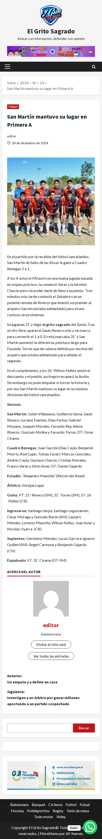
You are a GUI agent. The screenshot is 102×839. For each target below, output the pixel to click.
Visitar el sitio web (51, 644)
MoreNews (49, 833)
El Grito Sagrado (51, 31)
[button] (7, 67)
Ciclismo (55, 804)
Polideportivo (38, 810)
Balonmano (19, 804)
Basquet (38, 804)
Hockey (17, 810)
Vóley (61, 816)
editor (11, 136)
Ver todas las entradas (51, 656)
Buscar (84, 728)
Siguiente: (43, 697)
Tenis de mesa (77, 810)
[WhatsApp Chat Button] (90, 827)
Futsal (85, 804)
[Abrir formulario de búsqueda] (94, 66)
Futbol (13, 106)
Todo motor (43, 816)
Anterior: (32, 678)
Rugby (58, 810)
